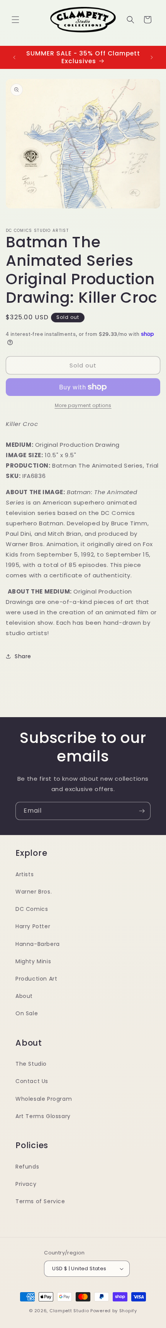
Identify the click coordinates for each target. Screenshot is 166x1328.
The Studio (31, 1064)
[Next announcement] (151, 57)
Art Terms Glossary (43, 1116)
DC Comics (31, 909)
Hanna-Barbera (37, 944)
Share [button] (23, 656)
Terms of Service (40, 1201)
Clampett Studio (69, 1311)
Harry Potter (32, 926)
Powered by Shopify (113, 1311)
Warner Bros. (33, 891)
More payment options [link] (83, 405)
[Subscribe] (141, 811)
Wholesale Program (43, 1099)
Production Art (36, 979)
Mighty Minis (33, 961)
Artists (24, 874)
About (24, 996)
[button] (15, 19)
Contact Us (31, 1081)
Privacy (25, 1184)
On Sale (26, 1013)
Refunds (27, 1166)
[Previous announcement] (14, 57)
